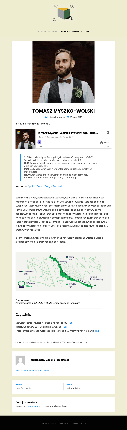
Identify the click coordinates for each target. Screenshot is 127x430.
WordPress (82, 423)
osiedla (69, 342)
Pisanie (64, 31)
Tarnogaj (75, 342)
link (97, 331)
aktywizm (57, 342)
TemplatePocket (62, 423)
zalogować (32, 406)
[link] (70, 322)
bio (87, 31)
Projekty (77, 31)
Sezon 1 (40, 342)
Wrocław (83, 342)
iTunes (40, 186)
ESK (63, 342)
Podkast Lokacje (47, 31)
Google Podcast (53, 186)
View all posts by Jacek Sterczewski (32, 370)
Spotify (32, 186)
